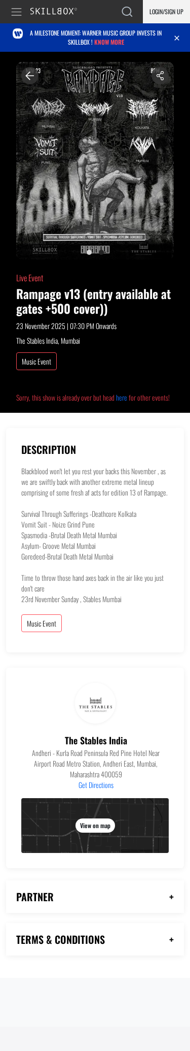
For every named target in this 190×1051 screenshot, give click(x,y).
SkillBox (58, 12)
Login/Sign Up (166, 11)
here (121, 397)
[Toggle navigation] (18, 12)
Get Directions (96, 784)
